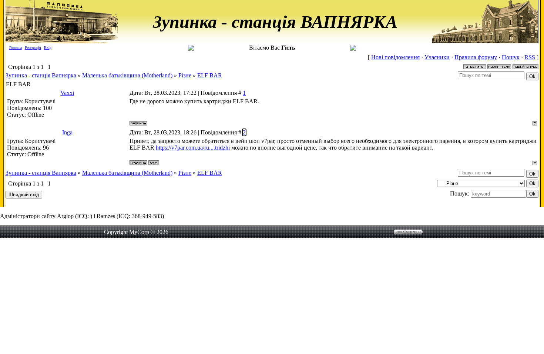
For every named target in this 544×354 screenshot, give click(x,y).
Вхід (47, 48)
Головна (15, 48)
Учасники (437, 57)
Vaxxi (67, 93)
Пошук (511, 57)
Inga (67, 132)
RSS (529, 57)
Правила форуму (475, 57)
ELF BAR (209, 75)
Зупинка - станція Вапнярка (41, 75)
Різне (184, 75)
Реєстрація (33, 48)
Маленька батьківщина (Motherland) (127, 75)
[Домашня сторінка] (153, 162)
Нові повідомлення (395, 57)
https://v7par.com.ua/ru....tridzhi (193, 147)
